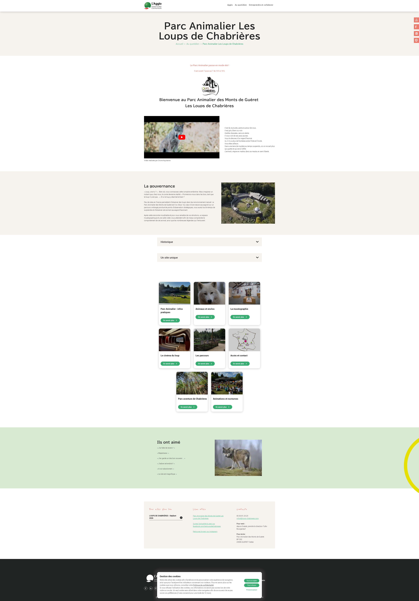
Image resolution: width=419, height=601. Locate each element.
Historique (167, 242)
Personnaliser (251, 590)
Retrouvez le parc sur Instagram (205, 531)
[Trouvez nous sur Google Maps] (416, 20)
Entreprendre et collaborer (261, 5)
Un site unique (169, 257)
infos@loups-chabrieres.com (248, 518)
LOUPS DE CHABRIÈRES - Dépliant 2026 (162, 517)
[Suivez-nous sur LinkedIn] (416, 33)
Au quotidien (241, 5)
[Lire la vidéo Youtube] (181, 137)
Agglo (230, 5)
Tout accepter (251, 581)
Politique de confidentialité (203, 585)
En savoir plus (169, 320)
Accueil (179, 43)
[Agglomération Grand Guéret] (152, 6)
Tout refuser (251, 585)
